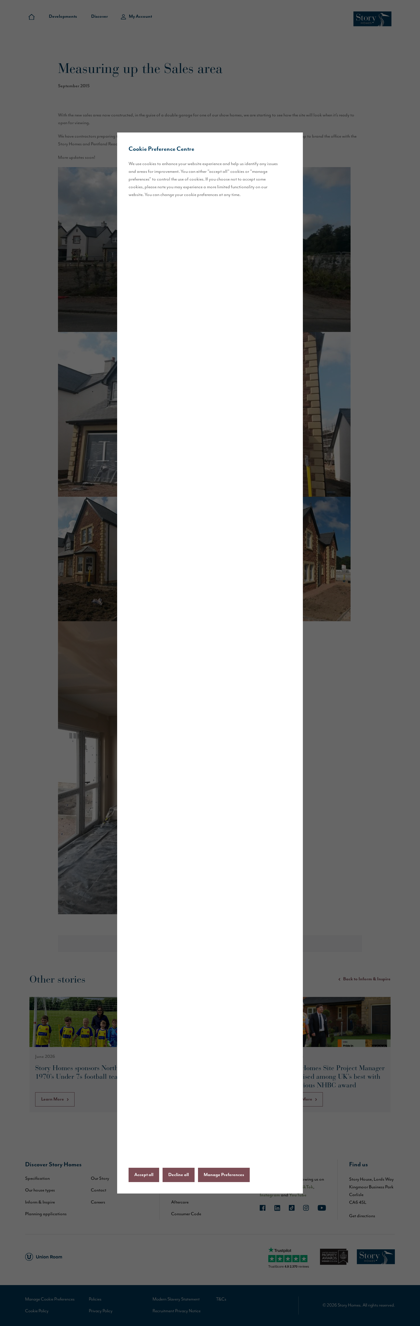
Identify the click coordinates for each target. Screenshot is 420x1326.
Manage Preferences (224, 1174)
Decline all (178, 1174)
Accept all (143, 1174)
